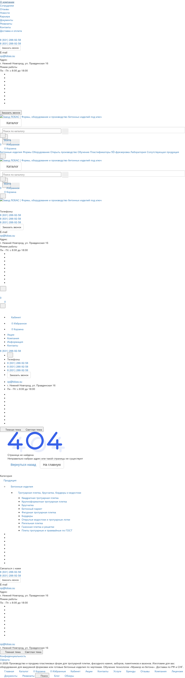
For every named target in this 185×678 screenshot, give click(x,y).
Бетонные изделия (22, 486)
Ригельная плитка (32, 523)
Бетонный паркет (32, 508)
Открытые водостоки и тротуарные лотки (46, 519)
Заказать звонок (10, 47)
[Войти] (1, 293)
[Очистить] (65, 131)
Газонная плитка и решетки (38, 526)
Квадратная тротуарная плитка (40, 498)
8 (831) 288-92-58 (10, 40)
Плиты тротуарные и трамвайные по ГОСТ (47, 530)
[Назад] (10, 355)
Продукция (10, 480)
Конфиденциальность (13, 656)
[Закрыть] (2, 305)
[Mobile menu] (3, 196)
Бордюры (27, 516)
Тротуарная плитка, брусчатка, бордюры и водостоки (50, 492)
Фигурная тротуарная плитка (39, 512)
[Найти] (16, 142)
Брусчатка (28, 505)
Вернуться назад (23, 464)
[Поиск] (3, 288)
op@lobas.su (7, 56)
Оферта (5, 659)
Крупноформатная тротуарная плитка (44, 501)
